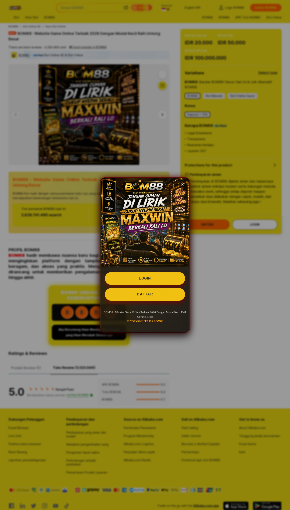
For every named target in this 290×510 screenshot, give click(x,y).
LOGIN (145, 278)
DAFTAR (145, 294)
